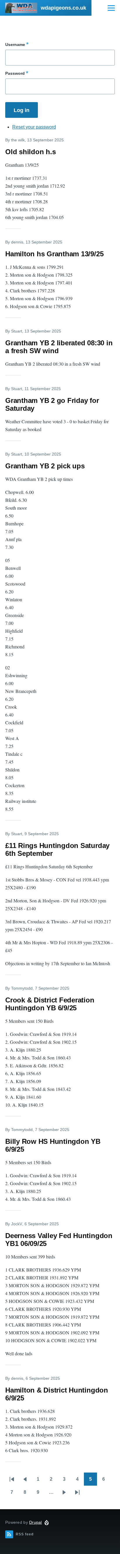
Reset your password (34, 127)
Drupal (35, 1522)
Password (15, 73)
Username (15, 44)
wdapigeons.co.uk (63, 8)
